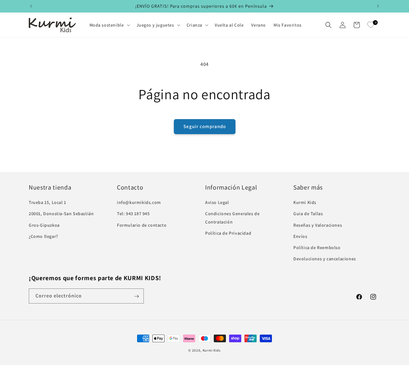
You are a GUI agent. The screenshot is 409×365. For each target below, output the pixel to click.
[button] (109, 25)
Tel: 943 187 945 (133, 213)
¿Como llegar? (43, 236)
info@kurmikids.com (139, 202)
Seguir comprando (204, 126)
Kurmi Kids (304, 202)
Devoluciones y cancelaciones (324, 259)
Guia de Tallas (308, 213)
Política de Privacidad (228, 233)
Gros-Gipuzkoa (44, 225)
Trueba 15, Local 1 (47, 202)
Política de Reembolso (317, 247)
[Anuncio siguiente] (378, 6)
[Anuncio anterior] (31, 6)
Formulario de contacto (141, 225)
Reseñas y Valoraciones (317, 225)
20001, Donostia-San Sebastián (61, 213)
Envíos (300, 236)
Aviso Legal (217, 202)
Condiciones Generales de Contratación (232, 217)
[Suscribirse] (136, 296)
